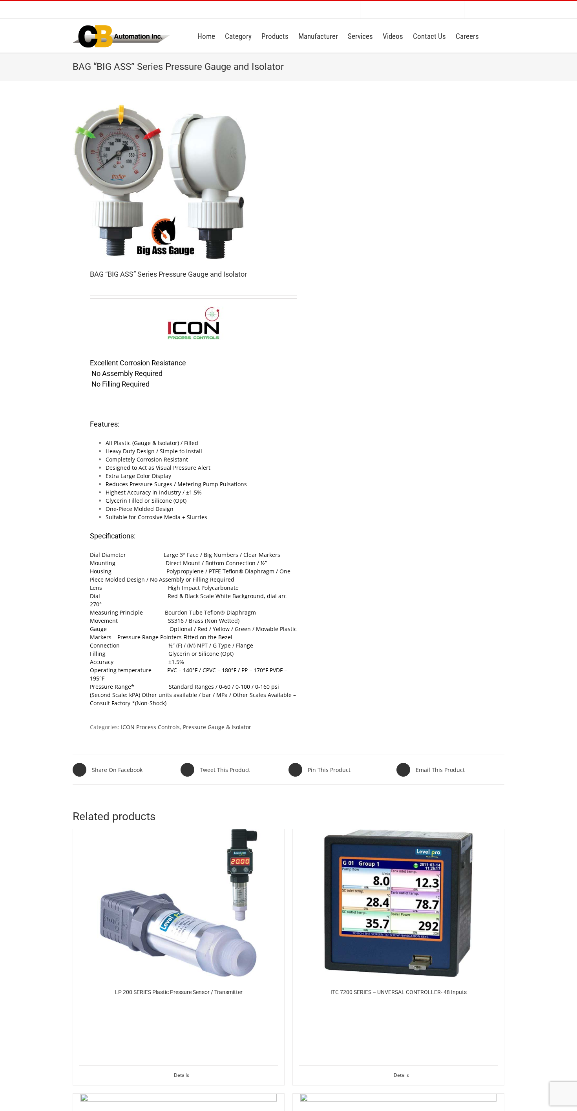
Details (181, 1075)
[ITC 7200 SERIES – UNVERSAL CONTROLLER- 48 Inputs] (398, 903)
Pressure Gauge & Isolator (217, 727)
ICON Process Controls (150, 727)
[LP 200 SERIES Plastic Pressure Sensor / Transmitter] (178, 903)
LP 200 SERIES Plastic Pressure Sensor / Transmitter (179, 992)
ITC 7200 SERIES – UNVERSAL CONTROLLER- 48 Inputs (398, 992)
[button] (492, 36)
